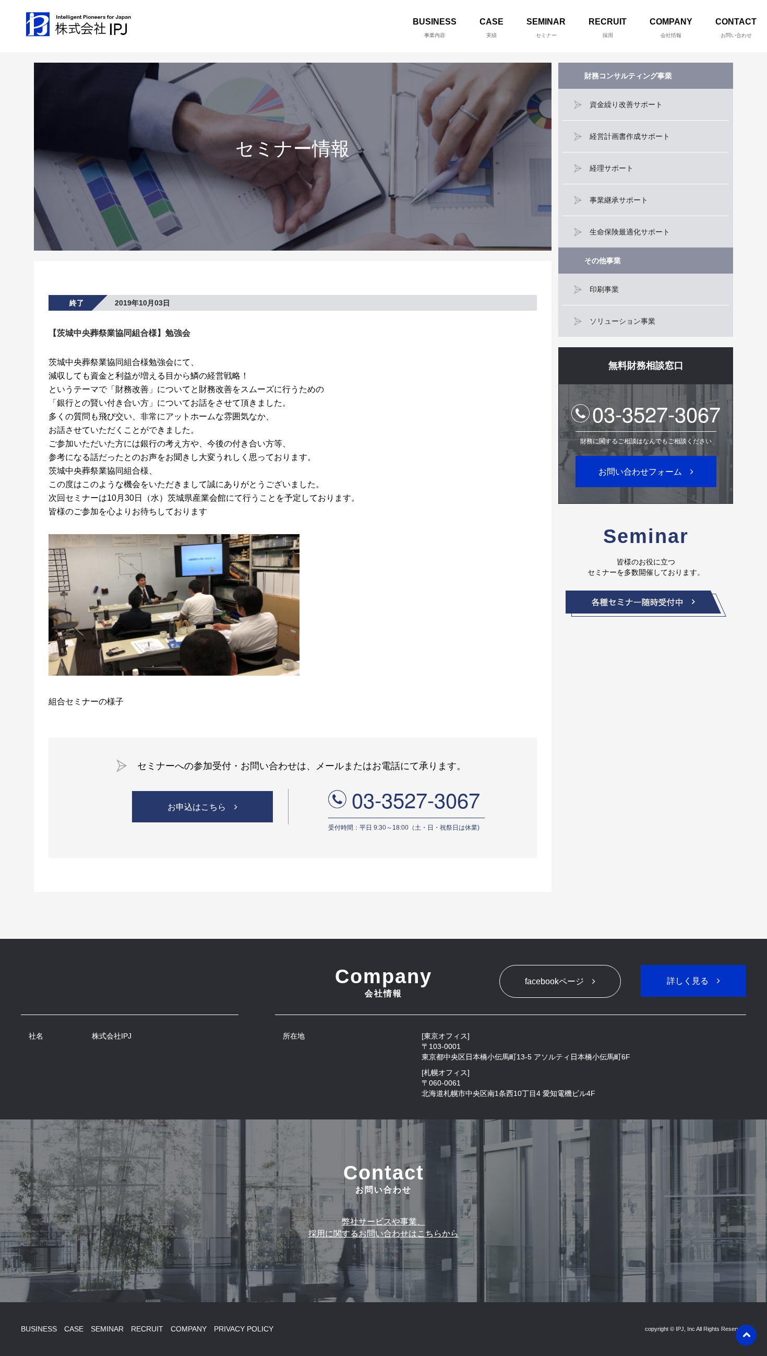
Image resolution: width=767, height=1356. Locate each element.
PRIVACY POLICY (243, 1329)
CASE (492, 27)
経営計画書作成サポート (630, 136)
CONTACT (736, 27)
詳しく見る (688, 980)
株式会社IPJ (81, 26)
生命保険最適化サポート (630, 232)
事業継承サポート (619, 200)
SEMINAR (546, 27)
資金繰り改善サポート (626, 104)
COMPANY (671, 27)
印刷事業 (604, 289)
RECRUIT (608, 27)
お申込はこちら (196, 807)
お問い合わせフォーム (640, 471)
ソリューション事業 (622, 321)
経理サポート (611, 168)
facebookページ (554, 981)
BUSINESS (435, 27)
